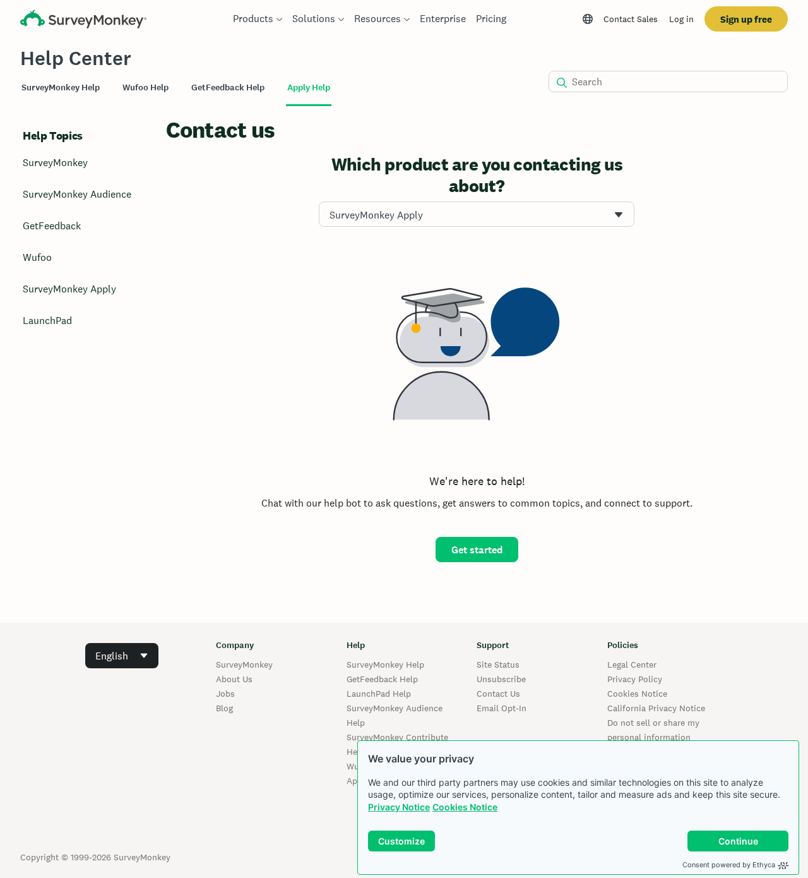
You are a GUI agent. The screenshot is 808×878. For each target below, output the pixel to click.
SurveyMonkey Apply (69, 289)
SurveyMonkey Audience (77, 194)
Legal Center (631, 664)
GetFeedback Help (382, 679)
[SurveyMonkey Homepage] (83, 20)
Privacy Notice (399, 807)
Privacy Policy (634, 679)
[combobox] (476, 214)
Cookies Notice (464, 807)
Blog (224, 708)
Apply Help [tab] (308, 87)
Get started (476, 549)
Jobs (225, 693)
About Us (234, 679)
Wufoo (37, 257)
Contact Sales (630, 19)
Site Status (498, 664)
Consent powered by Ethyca (728, 864)
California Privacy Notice (656, 708)
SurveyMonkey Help (385, 664)
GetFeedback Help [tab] (227, 87)
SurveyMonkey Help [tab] (60, 87)
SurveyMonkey (55, 162)
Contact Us (498, 693)
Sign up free (746, 19)
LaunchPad (47, 320)
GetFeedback (52, 225)
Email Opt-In (501, 708)
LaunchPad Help (379, 693)
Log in (681, 19)
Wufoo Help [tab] (145, 87)
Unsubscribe (501, 679)
